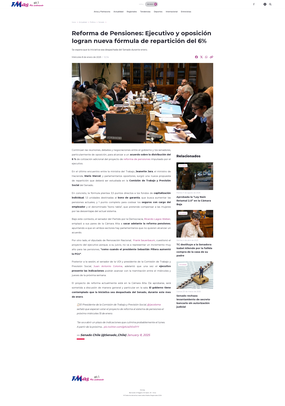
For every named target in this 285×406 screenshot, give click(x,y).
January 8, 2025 (138, 335)
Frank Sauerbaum (144, 240)
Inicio (74, 22)
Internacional (172, 11)
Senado (101, 22)
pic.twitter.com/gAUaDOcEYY (121, 326)
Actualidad (118, 11)
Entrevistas (186, 11)
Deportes (158, 11)
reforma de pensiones (137, 159)
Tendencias (145, 11)
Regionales (132, 11)
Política (93, 22)
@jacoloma (154, 304)
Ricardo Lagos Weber (157, 218)
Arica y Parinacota (102, 11)
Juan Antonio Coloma (108, 266)
